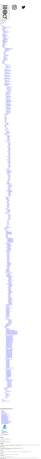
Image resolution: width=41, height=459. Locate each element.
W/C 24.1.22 (8, 156)
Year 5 (4, 79)
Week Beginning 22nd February (10, 241)
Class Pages (4, 63)
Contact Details (4, 27)
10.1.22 (8, 222)
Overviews (6, 69)
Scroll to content (1, 4)
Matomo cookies (3, 451)
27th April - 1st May (9, 385)
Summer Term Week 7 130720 (9, 353)
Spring (7, 128)
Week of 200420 (7, 361)
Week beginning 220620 (8, 375)
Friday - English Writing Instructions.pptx (5, 414)
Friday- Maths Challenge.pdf (4, 415)
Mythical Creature (8, 393)
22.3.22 (8, 225)
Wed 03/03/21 (10, 282)
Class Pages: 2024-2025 (6, 114)
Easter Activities (7, 370)
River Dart (7, 113)
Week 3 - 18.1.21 (10, 321)
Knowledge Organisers (7, 78)
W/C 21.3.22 (8, 146)
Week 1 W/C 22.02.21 (8, 250)
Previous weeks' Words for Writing (9, 335)
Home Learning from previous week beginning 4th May (11, 333)
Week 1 (7, 234)
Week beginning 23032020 (8, 369)
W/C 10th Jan (7, 202)
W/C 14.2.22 (8, 160)
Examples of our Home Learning (9, 359)
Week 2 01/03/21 (9, 280)
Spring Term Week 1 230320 (9, 357)
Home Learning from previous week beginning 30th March (11, 331)
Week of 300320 (7, 360)
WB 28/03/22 (8, 140)
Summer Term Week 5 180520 (9, 354)
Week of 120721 (7, 308)
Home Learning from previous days (9, 380)
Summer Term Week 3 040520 (9, 355)
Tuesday (9, 148)
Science (4, 53)
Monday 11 (10, 287)
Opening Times (4, 43)
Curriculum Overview (8, 99)
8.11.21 (8, 220)
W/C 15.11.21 (8, 161)
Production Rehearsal (8, 132)
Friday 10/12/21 (10, 186)
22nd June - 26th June (9, 381)
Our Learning (2, 46)
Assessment (4, 61)
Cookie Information (4, 431)
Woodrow (7, 208)
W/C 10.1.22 (8, 153)
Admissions (4, 29)
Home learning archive (9, 319)
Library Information (7, 50)
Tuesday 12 (10, 288)
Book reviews (7, 379)
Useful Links (4, 45)
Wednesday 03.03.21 (9, 248)
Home (2, 25)
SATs (6, 226)
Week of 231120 (7, 315)
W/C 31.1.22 (8, 159)
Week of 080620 (7, 364)
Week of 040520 (7, 362)
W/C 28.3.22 (8, 147)
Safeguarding (4, 34)
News (2, 399)
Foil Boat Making (8, 328)
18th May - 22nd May (9, 383)
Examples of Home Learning (9, 323)
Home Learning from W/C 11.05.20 (9, 338)
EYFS (5, 85)
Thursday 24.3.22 (9, 171)
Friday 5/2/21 (10, 299)
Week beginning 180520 (8, 373)
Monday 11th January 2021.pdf (4, 416)
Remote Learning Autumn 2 (9, 183)
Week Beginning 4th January (10, 238)
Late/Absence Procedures (5, 41)
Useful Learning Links (9, 87)
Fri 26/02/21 (10, 279)
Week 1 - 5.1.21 (10, 320)
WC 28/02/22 (8, 211)
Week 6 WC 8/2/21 (9, 300)
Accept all (3, 458)
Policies (3, 33)
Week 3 (7, 235)
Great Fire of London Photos (9, 391)
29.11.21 (8, 221)
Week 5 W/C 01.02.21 (8, 262)
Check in (3, 60)
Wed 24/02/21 (10, 278)
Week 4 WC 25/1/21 (9, 293)
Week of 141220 (7, 313)
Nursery (6, 64)
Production (7, 325)
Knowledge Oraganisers (7, 70)
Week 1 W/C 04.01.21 (8, 251)
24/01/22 (8, 137)
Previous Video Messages (8, 311)
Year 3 (5, 116)
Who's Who (4, 28)
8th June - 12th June (9, 382)
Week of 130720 (7, 367)
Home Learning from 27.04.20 (9, 337)
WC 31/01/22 (8, 209)
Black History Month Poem (8, 324)
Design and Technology (6, 55)
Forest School (5, 38)
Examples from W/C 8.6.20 (8, 346)
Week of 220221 (7, 309)
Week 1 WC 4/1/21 (9, 284)
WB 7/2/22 (8, 138)
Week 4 (7, 236)
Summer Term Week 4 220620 (9, 351)
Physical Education (5, 58)
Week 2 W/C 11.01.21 (8, 252)
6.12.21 (8, 168)
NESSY (6, 51)
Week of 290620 (7, 366)
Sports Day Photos (8, 275)
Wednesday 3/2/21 (10, 298)
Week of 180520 (7, 363)
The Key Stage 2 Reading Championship (9, 48)
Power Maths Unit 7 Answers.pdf (4, 417)
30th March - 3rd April (9, 386)
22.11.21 (8, 164)
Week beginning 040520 (8, 372)
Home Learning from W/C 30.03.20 (9, 336)
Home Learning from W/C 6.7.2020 (9, 342)
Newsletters (4, 400)
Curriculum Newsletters (7, 72)
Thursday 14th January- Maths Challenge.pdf (5, 420)
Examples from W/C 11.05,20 (9, 344)
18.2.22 (8, 173)
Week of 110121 (7, 312)
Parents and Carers (3, 40)
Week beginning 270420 (8, 371)
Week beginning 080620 (8, 374)
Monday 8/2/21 (10, 301)
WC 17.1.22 (8, 178)
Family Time (7, 305)
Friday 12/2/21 (10, 303)
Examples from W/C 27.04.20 (9, 343)
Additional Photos (8, 133)
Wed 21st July (8, 274)
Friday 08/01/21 (10, 286)
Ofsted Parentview (4, 42)
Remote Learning (8, 135)
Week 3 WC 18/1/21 (9, 290)
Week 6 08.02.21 (7, 271)
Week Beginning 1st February (9, 233)
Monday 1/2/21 (10, 297)
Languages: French (5, 57)
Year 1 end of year (8, 329)
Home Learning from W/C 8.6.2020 (9, 340)
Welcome (3, 26)
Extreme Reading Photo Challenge (8, 49)
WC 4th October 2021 (9, 190)
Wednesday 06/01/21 (11, 285)
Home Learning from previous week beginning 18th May (11, 334)
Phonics (4, 52)
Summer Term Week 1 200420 (9, 356)
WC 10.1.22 (8, 177)
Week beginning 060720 (8, 376)
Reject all (1, 458)
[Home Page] (3, 19)
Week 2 (7, 231)
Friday (9, 145)
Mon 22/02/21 (10, 277)
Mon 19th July (8, 273)
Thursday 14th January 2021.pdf (4, 419)
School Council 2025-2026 (6, 37)
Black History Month (8, 317)
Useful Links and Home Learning (8, 73)
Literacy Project (7, 368)
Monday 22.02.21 (9, 244)
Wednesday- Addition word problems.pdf (5, 423)
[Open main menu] (5, 7)
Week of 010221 (7, 310)
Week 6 (7, 237)
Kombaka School (5, 32)
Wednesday (10, 144)
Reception (6, 66)
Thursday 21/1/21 (10, 292)
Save (5, 458)
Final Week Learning (8, 243)
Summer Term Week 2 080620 (9, 350)
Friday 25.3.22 (8, 172)
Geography (5, 56)
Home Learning (7, 130)
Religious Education (6, 59)
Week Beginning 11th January (4, 413)
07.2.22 (8, 224)
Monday (9, 174)
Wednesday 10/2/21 (10, 302)
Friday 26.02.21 (8, 246)
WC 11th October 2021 (9, 191)
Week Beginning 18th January (9, 232)
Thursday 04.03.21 (9, 249)
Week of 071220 (7, 314)
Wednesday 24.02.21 (9, 245)
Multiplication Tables (8, 395)
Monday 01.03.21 (9, 247)
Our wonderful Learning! (8, 304)
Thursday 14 (10, 289)
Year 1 (5, 91)
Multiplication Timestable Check (9, 101)
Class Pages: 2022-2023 (6, 124)
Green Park (7, 377)
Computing (5, 54)
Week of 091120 (7, 316)
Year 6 (4, 82)
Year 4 (5, 121)
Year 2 (4, 71)
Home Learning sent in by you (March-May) (10, 330)
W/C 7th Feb (7, 199)
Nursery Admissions (6, 30)
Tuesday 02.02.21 (9, 263)
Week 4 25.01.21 (7, 270)
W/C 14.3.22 (8, 143)
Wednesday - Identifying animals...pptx (5, 422)
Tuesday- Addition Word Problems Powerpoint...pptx (6, 421)
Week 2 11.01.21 (7, 269)
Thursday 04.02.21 (9, 264)
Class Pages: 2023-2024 (6, 118)
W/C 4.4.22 (8, 150)
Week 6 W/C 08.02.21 (8, 265)
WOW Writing (7, 394)
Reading (4, 47)
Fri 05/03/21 (10, 283)
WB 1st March (7, 230)
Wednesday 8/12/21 (10, 185)
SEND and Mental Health (5, 35)
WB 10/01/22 (8, 136)
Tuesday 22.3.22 (9, 170)
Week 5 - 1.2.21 (10, 322)
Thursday (9, 142)
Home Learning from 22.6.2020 (9, 341)
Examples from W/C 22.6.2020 (9, 347)
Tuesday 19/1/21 (10, 291)
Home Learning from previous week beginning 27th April (11, 332)
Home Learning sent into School (9, 349)
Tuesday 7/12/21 (10, 184)
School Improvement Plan (5, 39)
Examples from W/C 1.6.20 (8, 345)
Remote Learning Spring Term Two (9, 276)
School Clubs (4, 44)
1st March (7, 198)
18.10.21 (8, 217)
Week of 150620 (7, 365)
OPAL (3, 62)
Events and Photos (9, 88)
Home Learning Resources (8, 227)
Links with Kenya (4, 31)
